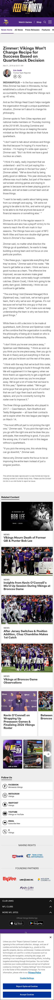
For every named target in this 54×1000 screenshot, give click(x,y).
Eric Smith (17, 70)
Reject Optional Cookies (27, 986)
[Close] (50, 937)
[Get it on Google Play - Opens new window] (36, 924)
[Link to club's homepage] (5, 20)
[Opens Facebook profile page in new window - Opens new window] (15, 76)
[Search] (45, 22)
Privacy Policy (34, 972)
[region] (27, 966)
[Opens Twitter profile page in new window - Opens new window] (19, 76)
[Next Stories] (48, 754)
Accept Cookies (27, 994)
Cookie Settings (27, 978)
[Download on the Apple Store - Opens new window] (16, 923)
